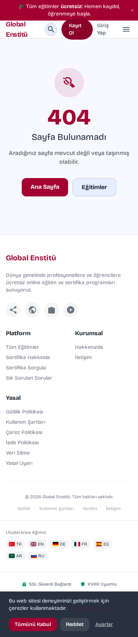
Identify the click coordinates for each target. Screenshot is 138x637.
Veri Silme (18, 453)
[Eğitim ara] (51, 29)
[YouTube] (70, 310)
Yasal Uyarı (19, 463)
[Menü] (126, 29)
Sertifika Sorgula (26, 368)
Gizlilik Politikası (24, 412)
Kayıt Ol (75, 29)
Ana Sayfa (45, 186)
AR (19, 555)
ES (106, 544)
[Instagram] (51, 310)
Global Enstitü (17, 29)
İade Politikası (22, 442)
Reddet (75, 624)
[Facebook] (13, 310)
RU (41, 555)
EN (41, 544)
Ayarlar (104, 624)
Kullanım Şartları (25, 422)
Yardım (90, 508)
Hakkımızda (89, 347)
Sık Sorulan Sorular (29, 378)
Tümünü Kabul (33, 624)
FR (84, 544)
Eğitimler (94, 187)
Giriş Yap (103, 29)
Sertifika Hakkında (28, 357)
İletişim (83, 357)
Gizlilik (24, 508)
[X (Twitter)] (32, 310)
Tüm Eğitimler (22, 347)
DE (63, 544)
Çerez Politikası (24, 432)
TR (19, 544)
